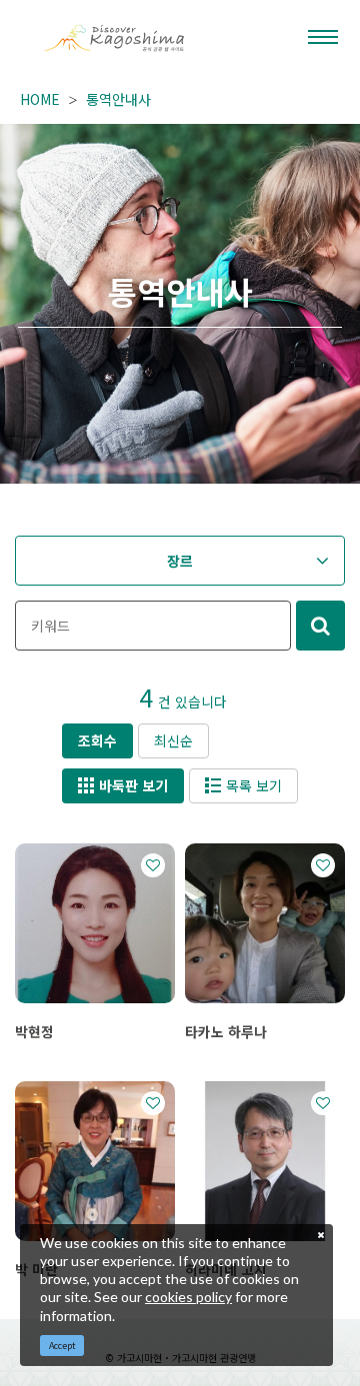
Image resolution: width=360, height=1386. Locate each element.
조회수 (97, 740)
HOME (40, 99)
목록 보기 (254, 785)
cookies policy (188, 1296)
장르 (180, 561)
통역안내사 (118, 99)
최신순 (173, 740)
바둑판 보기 (133, 785)
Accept (62, 1345)
